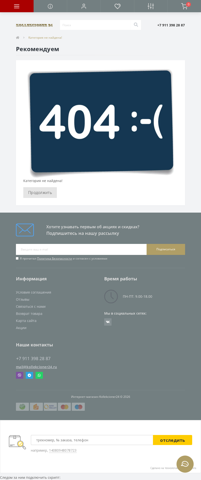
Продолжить (40, 192)
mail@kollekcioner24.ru (36, 367)
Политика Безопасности (54, 258)
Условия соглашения (33, 292)
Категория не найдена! (45, 37)
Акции (21, 327)
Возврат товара (29, 313)
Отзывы (22, 299)
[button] (83, 6)
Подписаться (165, 249)
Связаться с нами (31, 306)
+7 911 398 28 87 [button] (33, 358)
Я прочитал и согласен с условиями (63, 258)
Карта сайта (26, 320)
